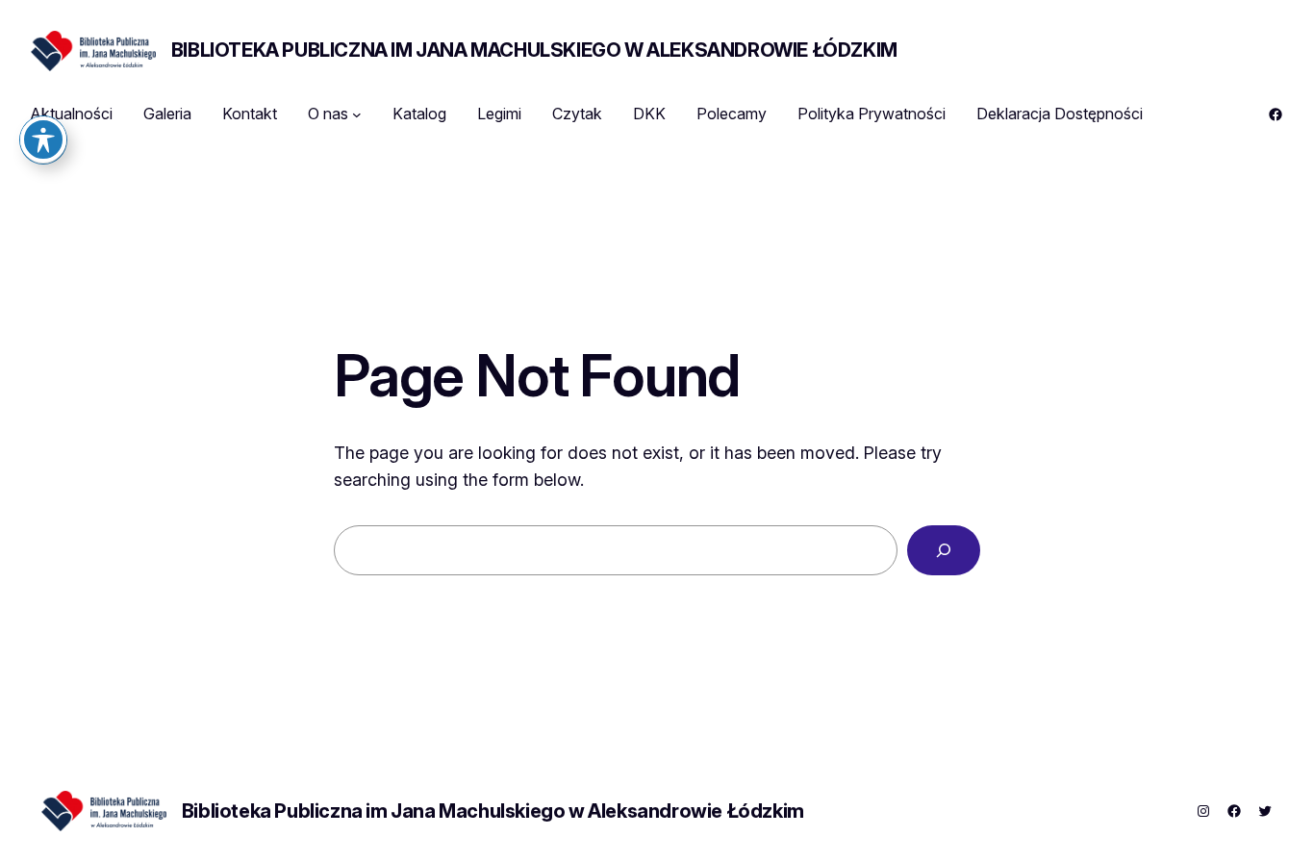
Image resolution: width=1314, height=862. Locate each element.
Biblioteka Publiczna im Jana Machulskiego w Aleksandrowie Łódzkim (534, 50)
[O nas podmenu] (357, 114)
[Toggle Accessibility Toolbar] (43, 139)
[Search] (943, 550)
